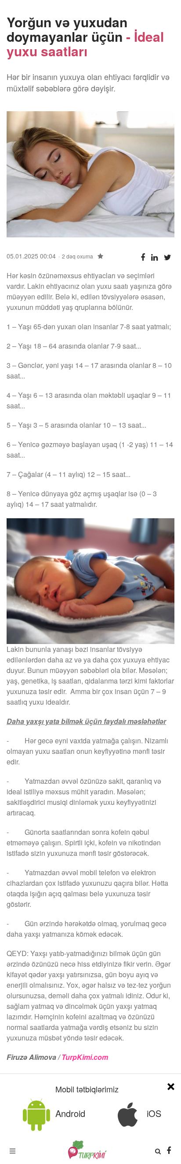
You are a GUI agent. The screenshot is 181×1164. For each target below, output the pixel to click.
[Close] (170, 1085)
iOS (152, 1113)
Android (69, 1113)
